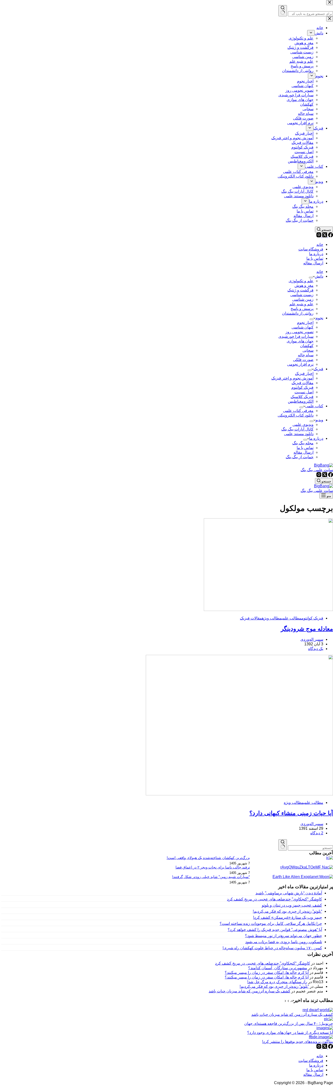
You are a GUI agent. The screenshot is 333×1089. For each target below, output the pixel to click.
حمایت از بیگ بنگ (299, 457)
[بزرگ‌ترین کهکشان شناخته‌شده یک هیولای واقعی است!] (329, 858)
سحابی (308, 350)
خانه (319, 244)
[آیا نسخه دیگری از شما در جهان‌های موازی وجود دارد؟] (324, 1028)
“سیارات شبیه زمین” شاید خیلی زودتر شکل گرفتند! (211, 877)
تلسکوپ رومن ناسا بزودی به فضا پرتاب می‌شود (283, 942)
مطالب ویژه (272, 618)
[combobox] (310, 847)
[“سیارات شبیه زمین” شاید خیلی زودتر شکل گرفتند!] (303, 877)
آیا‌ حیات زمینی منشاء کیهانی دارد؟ (291, 813)
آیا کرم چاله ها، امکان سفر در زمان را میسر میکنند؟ (267, 972)
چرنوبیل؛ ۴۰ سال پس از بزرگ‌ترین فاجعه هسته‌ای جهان (288, 1023)
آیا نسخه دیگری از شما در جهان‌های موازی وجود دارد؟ (290, 1032)
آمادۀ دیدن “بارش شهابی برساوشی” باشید (288, 893)
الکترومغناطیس (300, 401)
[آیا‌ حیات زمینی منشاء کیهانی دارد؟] (239, 794)
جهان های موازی (300, 341)
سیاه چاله (305, 355)
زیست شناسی (301, 295)
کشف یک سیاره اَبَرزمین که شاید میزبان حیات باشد (249, 991)
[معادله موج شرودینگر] (268, 610)
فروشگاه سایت (310, 249)
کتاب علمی (314, 406)
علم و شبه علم (301, 304)
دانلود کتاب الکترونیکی (295, 415)
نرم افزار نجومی (300, 364)
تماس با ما (314, 258)
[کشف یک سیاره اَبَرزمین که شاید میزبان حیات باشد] (318, 1010)
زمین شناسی (302, 299)
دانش (319, 276)
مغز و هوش (303, 285)
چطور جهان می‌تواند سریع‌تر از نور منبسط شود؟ (283, 936)
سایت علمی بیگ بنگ (317, 470)
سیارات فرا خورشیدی (295, 336)
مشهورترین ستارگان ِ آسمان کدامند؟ (277, 968)
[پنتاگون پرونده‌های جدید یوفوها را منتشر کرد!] (321, 1037)
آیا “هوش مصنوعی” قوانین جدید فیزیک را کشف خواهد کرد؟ (275, 930)
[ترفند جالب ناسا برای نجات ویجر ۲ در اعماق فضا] (306, 867)
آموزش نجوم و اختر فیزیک (292, 378)
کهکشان (306, 346)
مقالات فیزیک (302, 383)
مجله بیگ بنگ (302, 443)
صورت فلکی (303, 360)
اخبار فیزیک (304, 373)
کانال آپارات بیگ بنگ (297, 429)
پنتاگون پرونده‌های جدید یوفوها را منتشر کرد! (297, 1041)
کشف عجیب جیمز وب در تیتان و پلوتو (292, 905)
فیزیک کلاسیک (302, 397)
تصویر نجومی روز (299, 332)
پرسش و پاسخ (302, 309)
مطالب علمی (291, 618)
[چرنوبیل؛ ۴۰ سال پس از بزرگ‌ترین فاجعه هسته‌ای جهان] (328, 1019)
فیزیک (318, 369)
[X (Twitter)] (324, 236)
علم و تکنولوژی (301, 281)
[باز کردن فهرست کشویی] (311, 277)
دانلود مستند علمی (298, 434)
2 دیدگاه (316, 833)
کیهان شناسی (302, 327)
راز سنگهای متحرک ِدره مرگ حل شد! (277, 982)
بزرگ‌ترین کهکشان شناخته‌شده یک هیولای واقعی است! (208, 858)
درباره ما (316, 254)
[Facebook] (330, 236)
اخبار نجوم (305, 322)
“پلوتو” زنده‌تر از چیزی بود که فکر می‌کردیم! (287, 911)
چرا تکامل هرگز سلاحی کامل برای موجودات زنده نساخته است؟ (271, 923)
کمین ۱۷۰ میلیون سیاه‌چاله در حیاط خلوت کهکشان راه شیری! (272, 948)
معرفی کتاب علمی (298, 411)
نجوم (319, 318)
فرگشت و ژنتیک (300, 290)
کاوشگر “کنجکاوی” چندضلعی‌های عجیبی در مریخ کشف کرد (274, 899)
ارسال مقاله (313, 263)
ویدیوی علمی (303, 424)
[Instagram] (318, 236)
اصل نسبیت (303, 392)
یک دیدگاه (315, 649)
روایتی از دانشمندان (297, 313)
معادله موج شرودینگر (307, 628)
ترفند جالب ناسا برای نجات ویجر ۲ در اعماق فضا (213, 867)
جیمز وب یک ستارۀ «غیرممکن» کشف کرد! (287, 917)
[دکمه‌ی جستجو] (282, 844)
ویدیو (319, 420)
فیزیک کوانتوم (302, 387)
